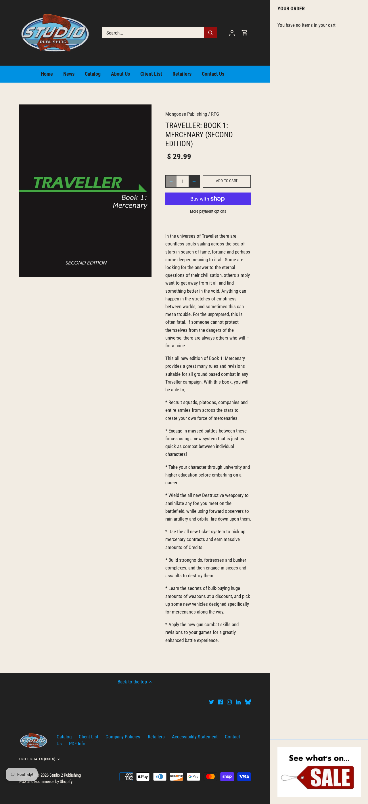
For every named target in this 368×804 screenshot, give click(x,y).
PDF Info (77, 743)
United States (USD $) (37, 759)
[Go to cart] (244, 33)
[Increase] (194, 181)
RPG (215, 114)
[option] (85, 190)
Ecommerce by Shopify (53, 781)
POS (22, 781)
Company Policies (123, 737)
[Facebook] (220, 701)
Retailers (156, 737)
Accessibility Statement (195, 737)
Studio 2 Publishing (65, 775)
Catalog (64, 737)
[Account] (232, 33)
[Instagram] (229, 701)
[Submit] (210, 32)
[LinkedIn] (238, 701)
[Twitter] (211, 701)
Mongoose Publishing (186, 114)
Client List (88, 737)
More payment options (208, 211)
